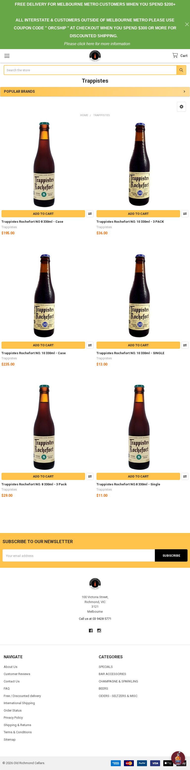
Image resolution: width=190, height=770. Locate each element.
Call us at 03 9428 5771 (95, 619)
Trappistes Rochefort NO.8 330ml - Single (128, 484)
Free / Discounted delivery (22, 696)
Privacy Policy (13, 717)
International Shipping (19, 703)
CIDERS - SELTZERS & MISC (118, 696)
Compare (90, 213)
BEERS (103, 688)
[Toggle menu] (7, 56)
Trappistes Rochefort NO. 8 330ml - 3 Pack (34, 484)
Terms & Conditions (18, 732)
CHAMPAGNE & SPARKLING (118, 681)
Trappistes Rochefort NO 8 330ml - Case (32, 221)
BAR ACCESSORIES (112, 674)
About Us (10, 667)
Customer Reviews (17, 674)
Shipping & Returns (17, 725)
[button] (181, 107)
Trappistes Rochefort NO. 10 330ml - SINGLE (130, 353)
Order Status (13, 710)
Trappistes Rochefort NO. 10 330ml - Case (33, 353)
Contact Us (12, 681)
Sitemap (10, 739)
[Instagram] (99, 630)
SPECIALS (106, 667)
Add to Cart (43, 214)
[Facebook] (90, 630)
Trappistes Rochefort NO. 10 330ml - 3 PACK (130, 221)
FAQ (7, 688)
